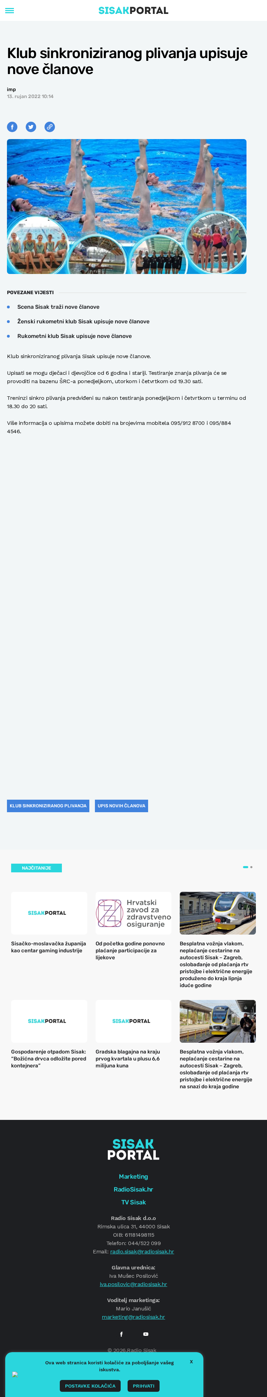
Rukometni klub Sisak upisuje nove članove (74, 336)
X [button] (191, 1361)
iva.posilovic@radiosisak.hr (133, 1284)
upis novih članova (121, 805)
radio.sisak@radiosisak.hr (142, 1251)
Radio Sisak (141, 1350)
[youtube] (145, 1334)
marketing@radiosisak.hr (133, 1317)
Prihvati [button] (143, 1386)
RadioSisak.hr (133, 1189)
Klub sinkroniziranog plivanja (48, 805)
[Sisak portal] (133, 10)
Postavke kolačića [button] (90, 1386)
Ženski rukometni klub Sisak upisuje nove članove (83, 321)
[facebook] (121, 1334)
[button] (245, 867)
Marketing (133, 1176)
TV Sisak (133, 1202)
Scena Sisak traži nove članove (58, 307)
